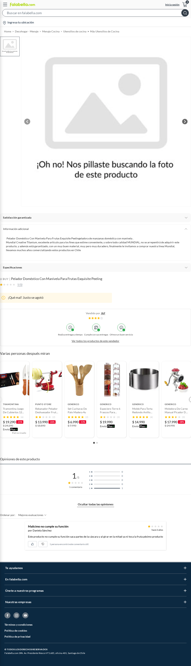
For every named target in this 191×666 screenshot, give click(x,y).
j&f (103, 313)
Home (7, 31)
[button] (95, 13)
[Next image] (185, 122)
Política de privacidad (17, 636)
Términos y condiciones (18, 624)
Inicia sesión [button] (172, 4)
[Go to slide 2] (97, 443)
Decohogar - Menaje (26, 31)
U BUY (4, 279)
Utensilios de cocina (74, 31)
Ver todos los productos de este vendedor (95, 340)
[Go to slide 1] (94, 443)
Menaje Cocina (51, 31)
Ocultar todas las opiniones (95, 504)
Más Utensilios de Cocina (104, 31)
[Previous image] (27, 122)
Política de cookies (15, 630)
